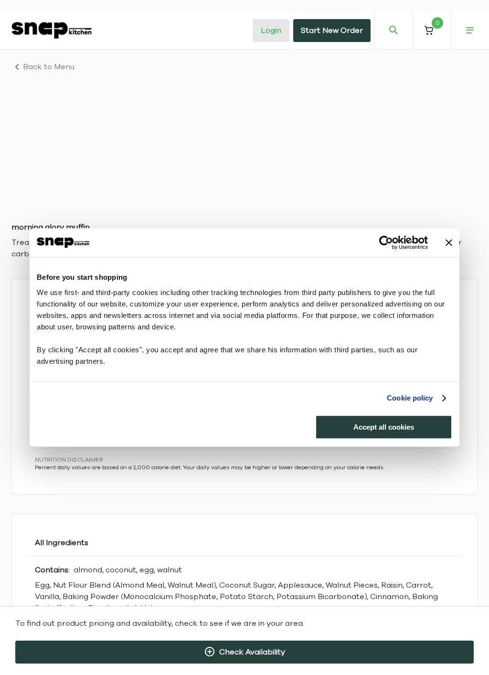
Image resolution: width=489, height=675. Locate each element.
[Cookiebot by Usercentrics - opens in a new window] (386, 242)
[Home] (51, 30)
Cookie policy (410, 398)
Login (271, 30)
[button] (432, 30)
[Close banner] (449, 242)
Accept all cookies (383, 427)
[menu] (470, 30)
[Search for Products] (393, 30)
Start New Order (332, 30)
